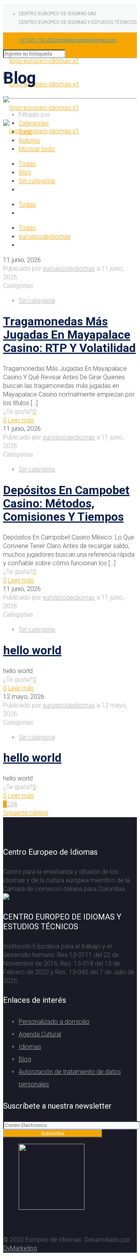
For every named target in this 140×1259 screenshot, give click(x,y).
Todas (27, 164)
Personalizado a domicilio (54, 1021)
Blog (25, 172)
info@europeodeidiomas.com (87, 40)
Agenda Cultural (40, 1034)
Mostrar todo (37, 149)
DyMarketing (20, 1248)
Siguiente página (25, 812)
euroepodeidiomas (45, 236)
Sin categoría (37, 181)
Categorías (34, 123)
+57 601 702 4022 (38, 40)
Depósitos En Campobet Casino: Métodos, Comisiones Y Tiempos (66, 503)
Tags (25, 132)
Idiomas (30, 1046)
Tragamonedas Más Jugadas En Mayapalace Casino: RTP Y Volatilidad (69, 334)
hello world (32, 650)
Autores (29, 140)
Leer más (21, 420)
